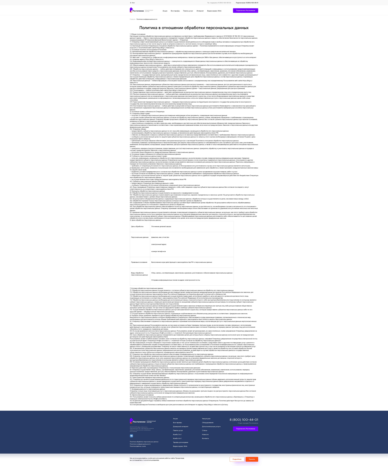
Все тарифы (175, 11)
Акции (165, 11)
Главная (132, 19)
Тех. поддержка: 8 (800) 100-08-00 (219, 3)
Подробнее (237, 459)
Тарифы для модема (180, 442)
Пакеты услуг (188, 11)
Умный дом (206, 419)
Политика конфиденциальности (140, 444)
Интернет (200, 11)
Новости (205, 435)
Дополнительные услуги (211, 427)
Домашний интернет (180, 427)
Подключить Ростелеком (245, 429)
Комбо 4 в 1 (177, 438)
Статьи (204, 430)
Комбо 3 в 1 (177, 435)
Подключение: (247, 3)
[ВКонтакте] (131, 435)
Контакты (205, 438)
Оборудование (207, 423)
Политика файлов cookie (138, 446)
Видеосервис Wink (214, 11)
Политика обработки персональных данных (144, 442)
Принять (252, 459)
